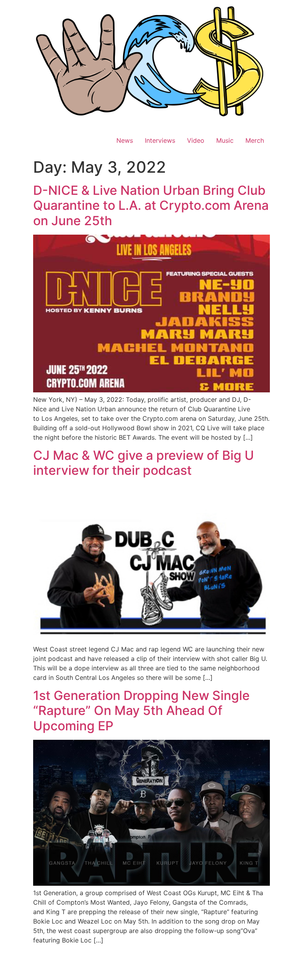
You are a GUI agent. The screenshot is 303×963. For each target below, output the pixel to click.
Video (195, 140)
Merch (254, 140)
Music (225, 140)
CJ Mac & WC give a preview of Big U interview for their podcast (143, 463)
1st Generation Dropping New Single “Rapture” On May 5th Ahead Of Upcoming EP (141, 710)
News (124, 140)
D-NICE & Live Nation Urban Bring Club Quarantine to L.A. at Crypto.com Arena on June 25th (151, 205)
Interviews (160, 140)
